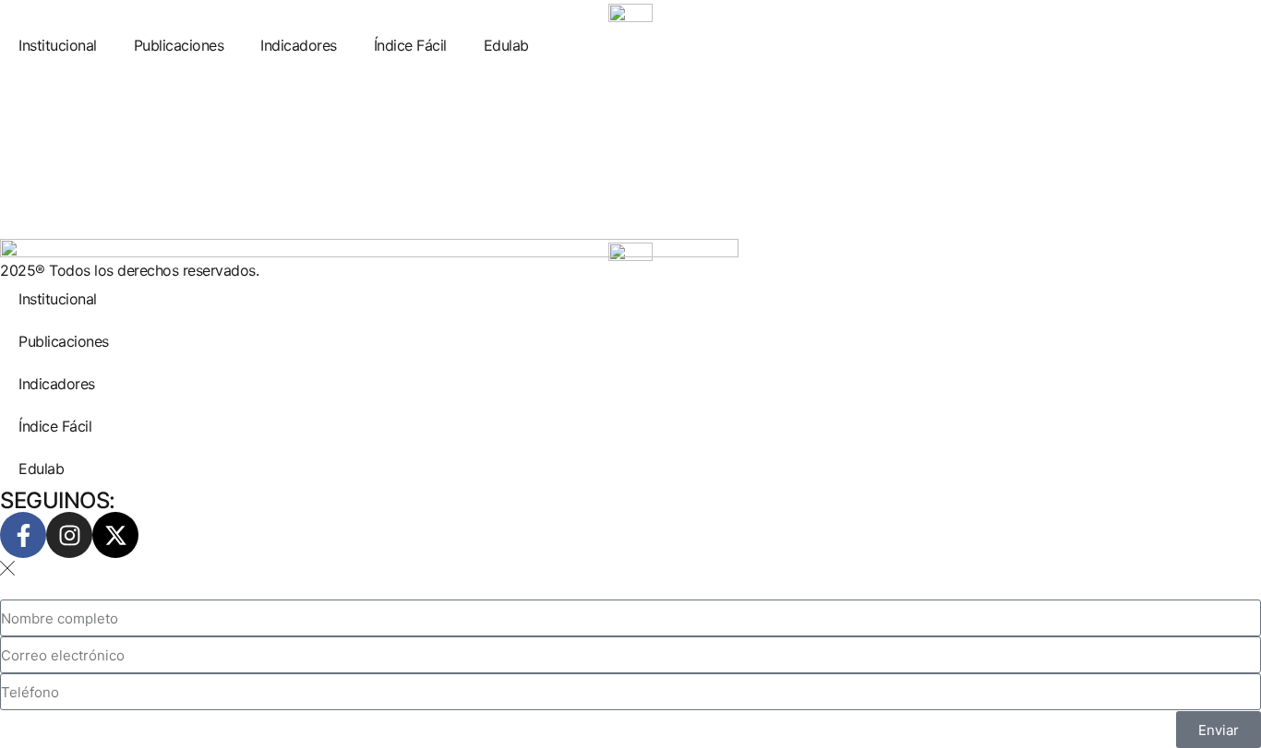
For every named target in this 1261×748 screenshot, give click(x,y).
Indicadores (298, 45)
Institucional (57, 45)
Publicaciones (179, 45)
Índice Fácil (410, 45)
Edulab (506, 45)
